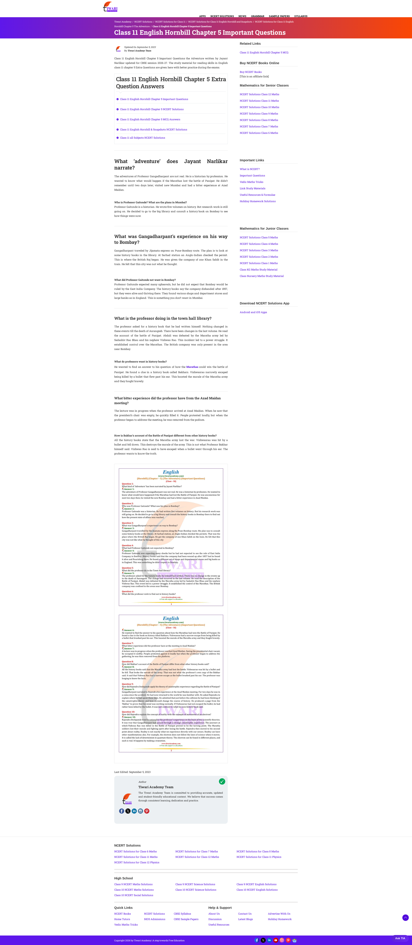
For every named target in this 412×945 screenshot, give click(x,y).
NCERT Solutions (222, 16)
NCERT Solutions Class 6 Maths (259, 132)
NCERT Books (122, 913)
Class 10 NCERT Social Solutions (133, 895)
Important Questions (252, 175)
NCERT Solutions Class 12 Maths (259, 94)
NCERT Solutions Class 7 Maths (259, 126)
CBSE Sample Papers (186, 919)
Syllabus (300, 16)
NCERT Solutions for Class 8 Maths (258, 851)
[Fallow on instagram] (140, 811)
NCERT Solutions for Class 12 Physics (136, 862)
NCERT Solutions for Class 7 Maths (196, 851)
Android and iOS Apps (253, 312)
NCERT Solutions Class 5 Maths (259, 237)
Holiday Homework (280, 919)
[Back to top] (405, 917)
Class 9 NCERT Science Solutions (195, 884)
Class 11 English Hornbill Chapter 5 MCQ (264, 52)
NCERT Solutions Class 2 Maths (259, 256)
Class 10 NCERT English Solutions (257, 889)
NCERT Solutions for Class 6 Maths (135, 851)
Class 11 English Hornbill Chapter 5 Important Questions (154, 99)
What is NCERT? (250, 169)
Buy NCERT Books (251, 71)
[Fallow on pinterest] (146, 811)
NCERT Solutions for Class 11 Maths (136, 856)
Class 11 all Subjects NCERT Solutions (142, 137)
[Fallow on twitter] (128, 811)
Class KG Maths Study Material (258, 269)
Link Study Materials (252, 188)
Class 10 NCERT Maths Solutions (134, 889)
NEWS (242, 16)
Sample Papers (279, 16)
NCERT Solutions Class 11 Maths (259, 100)
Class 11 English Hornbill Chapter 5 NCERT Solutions (152, 109)
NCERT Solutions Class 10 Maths (259, 107)
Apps (202, 16)
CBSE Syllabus (182, 913)
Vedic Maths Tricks (251, 181)
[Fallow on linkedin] (134, 811)
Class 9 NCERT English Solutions (256, 884)
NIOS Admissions (154, 919)
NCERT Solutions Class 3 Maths (259, 250)
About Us (214, 913)
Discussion (215, 919)
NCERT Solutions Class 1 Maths (259, 263)
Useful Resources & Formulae (257, 194)
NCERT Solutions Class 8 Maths (259, 120)
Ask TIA (400, 938)
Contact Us (245, 913)
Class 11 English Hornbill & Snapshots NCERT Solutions (153, 129)
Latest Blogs (245, 919)
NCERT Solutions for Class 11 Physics (259, 856)
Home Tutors (122, 919)
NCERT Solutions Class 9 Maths (259, 113)
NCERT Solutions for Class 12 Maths (197, 856)
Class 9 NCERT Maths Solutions (133, 884)
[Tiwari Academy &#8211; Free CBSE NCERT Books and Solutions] (110, 6)
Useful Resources (218, 924)
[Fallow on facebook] (121, 811)
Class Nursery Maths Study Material (262, 276)
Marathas (192, 366)
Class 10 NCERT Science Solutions (195, 889)
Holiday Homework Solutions (258, 201)
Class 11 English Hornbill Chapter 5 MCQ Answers (150, 119)
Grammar (257, 16)
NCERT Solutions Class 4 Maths (259, 243)
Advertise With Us (279, 913)
